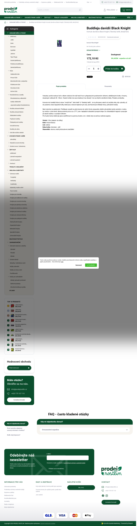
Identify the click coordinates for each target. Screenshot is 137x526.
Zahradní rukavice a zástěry (18, 246)
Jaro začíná (39, 494)
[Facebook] (103, 495)
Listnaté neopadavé (15, 156)
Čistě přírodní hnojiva (16, 222)
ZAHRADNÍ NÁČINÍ (15, 242)
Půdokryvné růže (15, 84)
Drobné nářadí (14, 259)
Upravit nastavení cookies (47, 523)
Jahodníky (13, 139)
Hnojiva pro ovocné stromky (18, 201)
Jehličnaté (13, 153)
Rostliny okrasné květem (17, 108)
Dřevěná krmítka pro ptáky (18, 287)
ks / (81, 487)
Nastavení (79, 265)
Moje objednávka (9, 507)
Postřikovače (14, 273)
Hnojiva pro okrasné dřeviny (18, 215)
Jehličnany (13, 36)
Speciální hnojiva (15, 232)
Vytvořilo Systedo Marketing (112, 523)
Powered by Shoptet (127, 523)
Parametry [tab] (108, 86)
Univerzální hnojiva (15, 235)
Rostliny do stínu (15, 129)
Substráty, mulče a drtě (16, 187)
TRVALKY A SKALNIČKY (17, 167)
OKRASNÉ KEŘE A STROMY (18, 33)
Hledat (80, 10)
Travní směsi (13, 191)
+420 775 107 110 (18, 393)
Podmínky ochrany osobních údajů (29, 2)
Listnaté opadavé (15, 160)
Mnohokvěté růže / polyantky (18, 81)
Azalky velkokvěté (15, 101)
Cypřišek (12, 50)
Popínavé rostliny (15, 119)
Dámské (12, 249)
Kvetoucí (12, 163)
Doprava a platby (46, 2)
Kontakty (7, 501)
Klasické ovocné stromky (17, 143)
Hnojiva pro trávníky (16, 194)
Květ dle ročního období (16, 132)
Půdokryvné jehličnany (16, 64)
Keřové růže (13, 91)
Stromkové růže (14, 88)
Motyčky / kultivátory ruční (17, 263)
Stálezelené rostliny (15, 115)
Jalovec (12, 53)
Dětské (12, 256)
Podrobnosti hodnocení (113, 37)
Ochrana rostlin (14, 173)
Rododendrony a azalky (17, 95)
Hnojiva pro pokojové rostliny (18, 218)
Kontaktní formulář (110, 502)
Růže (11, 71)
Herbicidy (13, 180)
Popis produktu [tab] (61, 86)
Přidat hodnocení (14, 368)
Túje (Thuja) (13, 57)
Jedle (12, 40)
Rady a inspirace (9, 504)
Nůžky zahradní (14, 266)
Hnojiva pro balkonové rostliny (18, 198)
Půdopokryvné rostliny (16, 122)
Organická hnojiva (15, 225)
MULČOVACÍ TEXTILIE (16, 239)
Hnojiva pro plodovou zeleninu (18, 208)
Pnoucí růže (13, 77)
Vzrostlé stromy (14, 125)
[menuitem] (13, 17)
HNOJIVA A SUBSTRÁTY (17, 170)
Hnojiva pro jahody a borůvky (18, 204)
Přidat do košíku (112, 69)
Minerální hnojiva (15, 228)
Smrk (11, 43)
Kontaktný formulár (19, 400)
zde (62, 262)
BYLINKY (12, 290)
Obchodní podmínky (10, 2)
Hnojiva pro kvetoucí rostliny (18, 211)
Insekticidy (13, 184)
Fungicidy (13, 177)
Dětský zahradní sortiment (18, 280)
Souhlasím (92, 265)
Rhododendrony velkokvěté (18, 98)
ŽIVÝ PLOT (13, 149)
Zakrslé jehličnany (15, 67)
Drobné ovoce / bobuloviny (17, 146)
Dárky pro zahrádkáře (16, 276)
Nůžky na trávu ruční (16, 270)
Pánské (12, 252)
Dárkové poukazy (15, 283)
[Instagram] (106, 495)
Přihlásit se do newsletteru (56, 468)
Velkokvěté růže (14, 74)
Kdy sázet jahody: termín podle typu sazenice (49, 486)
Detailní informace (92, 50)
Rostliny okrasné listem (16, 112)
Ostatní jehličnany (15, 60)
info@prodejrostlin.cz (19, 389)
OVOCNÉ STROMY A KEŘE (17, 136)
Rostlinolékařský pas (72, 2)
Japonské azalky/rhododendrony (20, 105)
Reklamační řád (58, 2)
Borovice (12, 46)
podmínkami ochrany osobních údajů (74, 463)
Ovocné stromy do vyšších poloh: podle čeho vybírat (48, 490)
